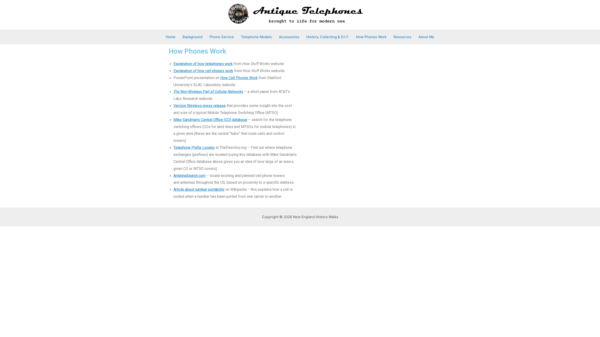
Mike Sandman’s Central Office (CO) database (210, 119)
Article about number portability (199, 189)
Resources (402, 37)
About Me (426, 37)
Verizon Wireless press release (199, 105)
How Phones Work (371, 37)
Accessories (289, 37)
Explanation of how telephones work (203, 64)
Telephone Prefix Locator (194, 147)
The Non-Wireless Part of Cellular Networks (208, 91)
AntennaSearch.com (189, 175)
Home (171, 37)
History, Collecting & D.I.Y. (327, 37)
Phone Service (222, 37)
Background (192, 37)
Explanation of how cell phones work (203, 71)
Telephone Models (256, 37)
